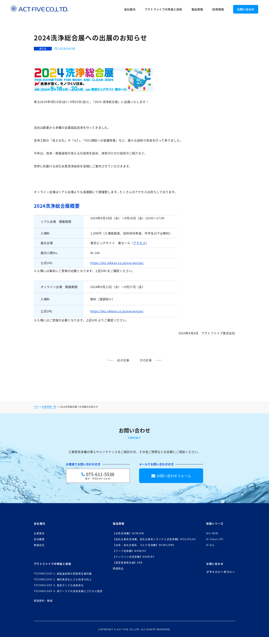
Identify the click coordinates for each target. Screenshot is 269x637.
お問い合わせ (245, 9)
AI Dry (210, 545)
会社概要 (39, 539)
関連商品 (118, 568)
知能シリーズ (214, 523)
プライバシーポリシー (220, 572)
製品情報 (197, 9)
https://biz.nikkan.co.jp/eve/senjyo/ (117, 263)
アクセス (139, 243)
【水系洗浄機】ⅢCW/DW (128, 533)
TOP (36, 407)
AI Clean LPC (215, 539)
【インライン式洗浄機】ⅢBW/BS (133, 556)
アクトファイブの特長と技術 (163, 9)
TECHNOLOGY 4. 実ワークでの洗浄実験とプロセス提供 (68, 591)
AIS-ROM (212, 533)
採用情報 (218, 9)
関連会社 (39, 545)
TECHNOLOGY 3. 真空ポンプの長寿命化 (59, 585)
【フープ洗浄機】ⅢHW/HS (129, 551)
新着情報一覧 (49, 407)
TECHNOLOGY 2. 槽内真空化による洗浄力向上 (63, 579)
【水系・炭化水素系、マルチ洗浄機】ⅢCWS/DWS (143, 545)
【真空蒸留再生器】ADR (128, 562)
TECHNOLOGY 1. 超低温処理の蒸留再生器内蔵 (63, 573)
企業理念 (39, 533)
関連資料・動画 (43, 600)
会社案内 (130, 9)
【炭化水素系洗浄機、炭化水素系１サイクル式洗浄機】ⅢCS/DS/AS (154, 539)
